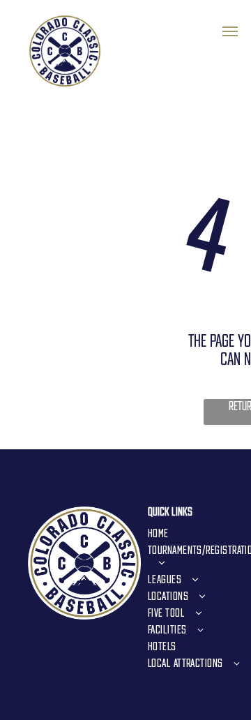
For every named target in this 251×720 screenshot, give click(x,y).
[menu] (230, 31)
